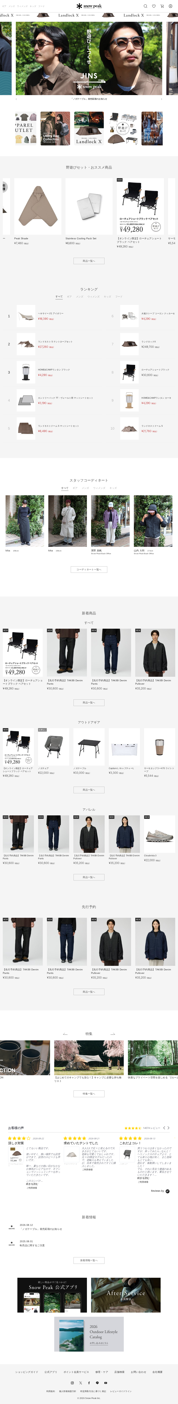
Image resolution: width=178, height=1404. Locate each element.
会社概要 (157, 1372)
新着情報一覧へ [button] (89, 1260)
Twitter (80, 1383)
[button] (164, 1127)
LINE (97, 1383)
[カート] (162, 6)
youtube (105, 1383)
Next (165, 129)
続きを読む (32, 1183)
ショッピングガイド (26, 1372)
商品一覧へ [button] (89, 260)
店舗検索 (119, 1372)
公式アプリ (50, 1372)
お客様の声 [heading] (16, 1127)
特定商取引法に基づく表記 (93, 1391)
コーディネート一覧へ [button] (88, 569)
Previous (12, 129)
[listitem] (34, 1162)
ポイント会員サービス (76, 1372)
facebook (89, 1383)
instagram (72, 1383)
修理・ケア (101, 1372)
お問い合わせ (138, 1372)
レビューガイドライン (121, 1391)
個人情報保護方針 (67, 1391)
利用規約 (50, 1391)
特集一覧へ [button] (89, 1093)
